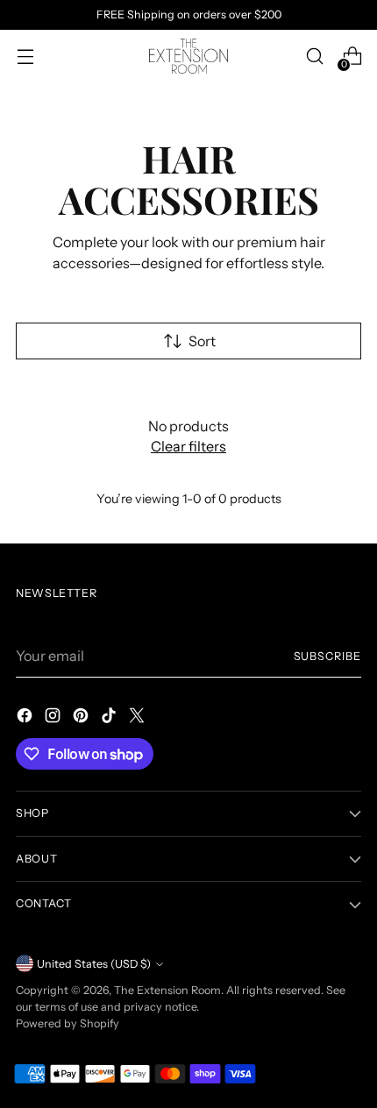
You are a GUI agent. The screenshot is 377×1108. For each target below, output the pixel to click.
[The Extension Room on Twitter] (138, 718)
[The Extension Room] (188, 56)
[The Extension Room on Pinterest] (82, 718)
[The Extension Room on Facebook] (26, 718)
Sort (202, 341)
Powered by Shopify (67, 1023)
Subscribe (328, 656)
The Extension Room (167, 990)
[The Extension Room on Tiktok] (110, 718)
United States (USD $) (94, 963)
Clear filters (188, 446)
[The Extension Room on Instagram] (54, 718)
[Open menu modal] (25, 57)
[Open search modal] (314, 57)
